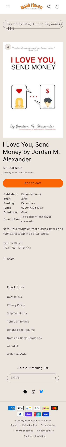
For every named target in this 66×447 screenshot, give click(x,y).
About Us (13, 346)
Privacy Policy (16, 305)
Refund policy (29, 425)
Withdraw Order (17, 354)
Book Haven (31, 420)
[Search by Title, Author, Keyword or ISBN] (59, 24)
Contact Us (14, 297)
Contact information (35, 436)
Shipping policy (45, 431)
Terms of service (25, 431)
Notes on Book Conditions (24, 338)
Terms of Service (18, 321)
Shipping (7, 173)
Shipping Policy (17, 313)
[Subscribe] (55, 378)
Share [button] (11, 259)
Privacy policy (48, 425)
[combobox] (33, 24)
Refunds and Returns (21, 329)
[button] (7, 7)
